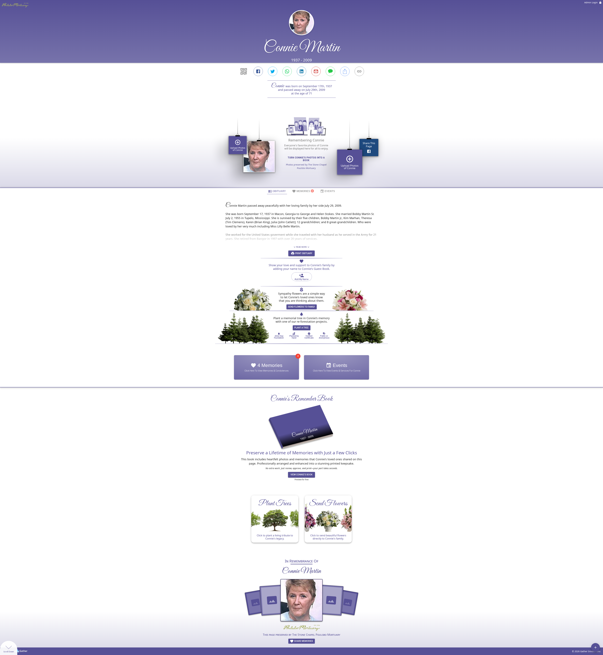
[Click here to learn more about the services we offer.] (301, 628)
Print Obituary (303, 253)
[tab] (277, 191)
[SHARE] (345, 71)
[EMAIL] (316, 71)
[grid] (301, 148)
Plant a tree (301, 327)
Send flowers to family (301, 306)
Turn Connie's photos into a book (306, 159)
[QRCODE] (243, 71)
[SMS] (330, 71)
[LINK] (359, 71)
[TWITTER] (272, 71)
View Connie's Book (301, 474)
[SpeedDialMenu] (595, 647)
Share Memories (303, 641)
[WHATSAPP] (287, 71)
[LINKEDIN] (301, 71)
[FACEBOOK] (258, 71)
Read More (301, 247)
